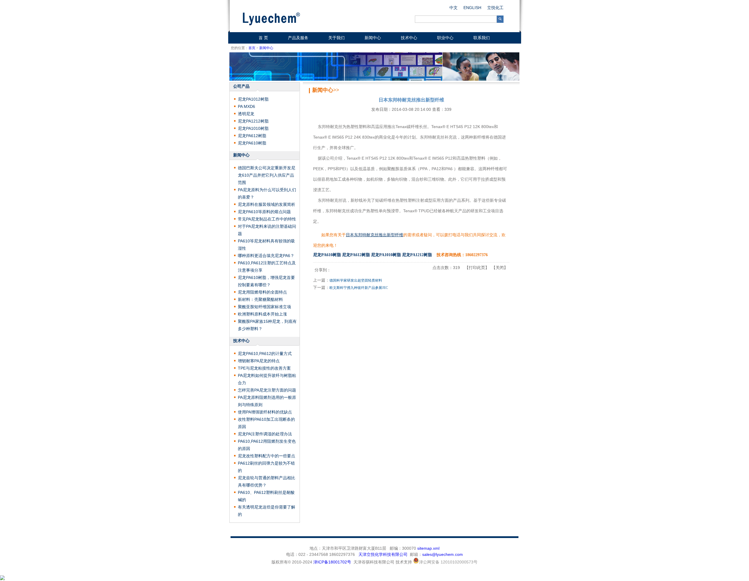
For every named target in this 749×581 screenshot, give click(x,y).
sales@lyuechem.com (442, 554)
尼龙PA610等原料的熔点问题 (264, 211)
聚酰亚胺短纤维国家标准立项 (264, 306)
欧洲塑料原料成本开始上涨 (262, 314)
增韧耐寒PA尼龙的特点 (259, 360)
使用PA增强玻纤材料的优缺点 (265, 412)
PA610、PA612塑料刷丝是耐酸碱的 (266, 496)
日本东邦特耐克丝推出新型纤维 (374, 234)
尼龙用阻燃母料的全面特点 (262, 292)
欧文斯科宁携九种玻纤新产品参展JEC (358, 288)
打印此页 (477, 267)
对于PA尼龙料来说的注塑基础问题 (267, 230)
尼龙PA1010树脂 (253, 128)
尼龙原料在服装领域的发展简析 (266, 204)
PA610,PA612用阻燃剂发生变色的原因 (267, 445)
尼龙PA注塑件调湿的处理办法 (265, 434)
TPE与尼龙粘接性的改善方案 (264, 368)
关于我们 (336, 38)
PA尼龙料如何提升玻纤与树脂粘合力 (267, 379)
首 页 (263, 38)
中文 (453, 7)
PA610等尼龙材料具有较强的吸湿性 (266, 245)
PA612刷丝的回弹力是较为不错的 (266, 467)
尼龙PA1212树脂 (253, 121)
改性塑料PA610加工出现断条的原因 (266, 423)
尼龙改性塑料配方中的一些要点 (266, 456)
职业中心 (445, 38)
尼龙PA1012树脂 (253, 99)
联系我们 (481, 38)
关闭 (500, 267)
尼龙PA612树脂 (252, 135)
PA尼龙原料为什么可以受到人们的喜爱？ (267, 193)
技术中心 (409, 38)
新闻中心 (373, 38)
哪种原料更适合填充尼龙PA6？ (266, 255)
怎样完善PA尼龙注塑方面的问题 (267, 390)
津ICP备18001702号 (332, 562)
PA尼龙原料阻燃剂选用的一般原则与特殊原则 (267, 401)
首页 (251, 48)
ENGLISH (472, 7)
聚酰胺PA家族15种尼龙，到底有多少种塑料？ (267, 325)
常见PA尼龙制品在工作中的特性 (267, 219)
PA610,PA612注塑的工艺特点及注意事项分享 (267, 267)
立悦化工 (495, 7)
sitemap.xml (428, 548)
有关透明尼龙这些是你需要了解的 (266, 511)
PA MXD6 (246, 106)
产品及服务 (298, 38)
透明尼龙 (246, 113)
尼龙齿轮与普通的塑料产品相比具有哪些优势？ (266, 481)
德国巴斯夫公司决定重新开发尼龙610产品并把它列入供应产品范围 (266, 175)
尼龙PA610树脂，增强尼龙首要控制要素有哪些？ (266, 281)
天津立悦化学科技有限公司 (383, 554)
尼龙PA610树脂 (252, 143)
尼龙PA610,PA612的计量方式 (265, 353)
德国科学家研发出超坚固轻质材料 (355, 280)
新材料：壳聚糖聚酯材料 (260, 299)
